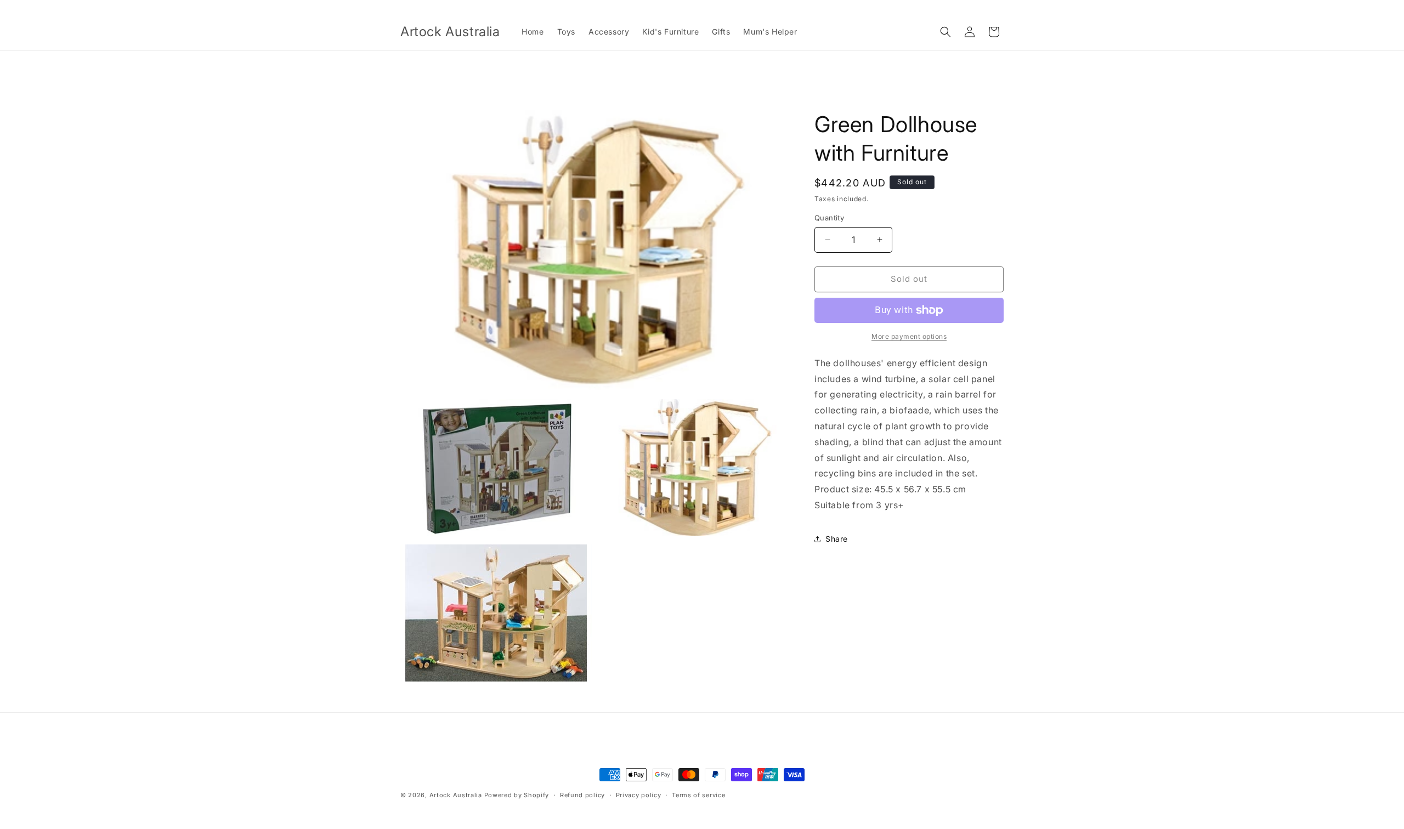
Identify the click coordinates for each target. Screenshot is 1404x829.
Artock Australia (455, 795)
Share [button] (836, 538)
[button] (945, 32)
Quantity (829, 217)
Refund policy (582, 795)
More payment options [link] (909, 336)
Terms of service (698, 795)
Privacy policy (638, 795)
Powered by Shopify (517, 795)
